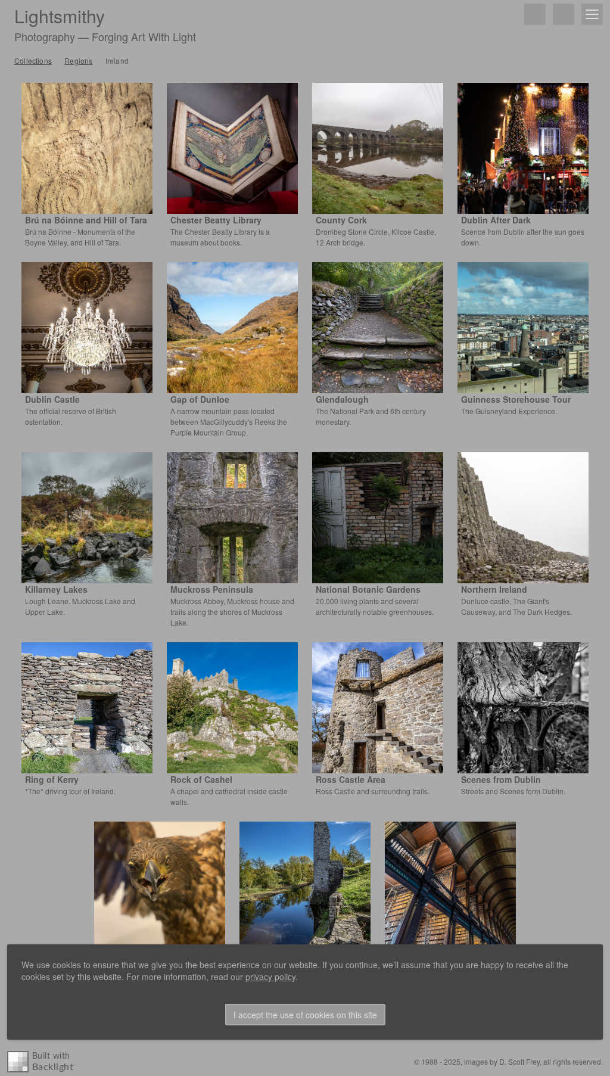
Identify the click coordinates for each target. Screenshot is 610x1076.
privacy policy (270, 976)
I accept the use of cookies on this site (305, 1015)
